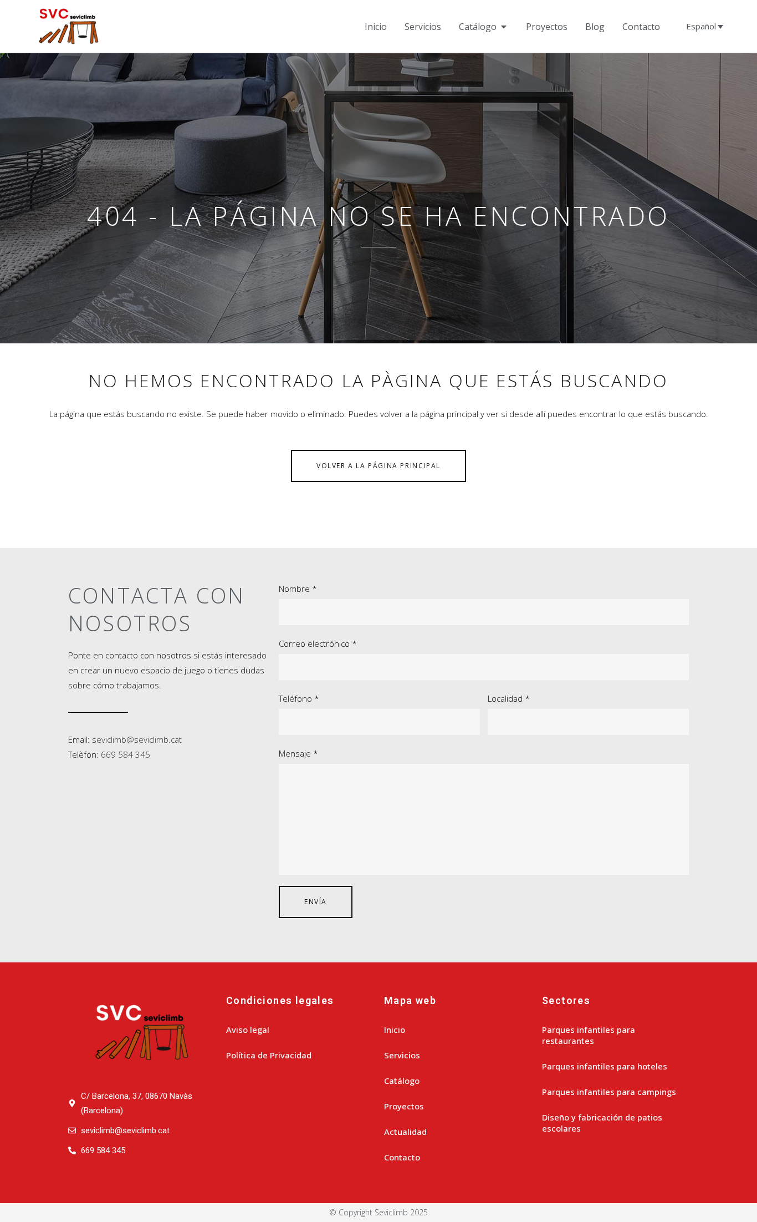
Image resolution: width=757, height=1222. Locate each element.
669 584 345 (125, 754)
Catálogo (402, 1080)
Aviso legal (247, 1029)
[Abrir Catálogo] (503, 26)
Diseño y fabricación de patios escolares (602, 1123)
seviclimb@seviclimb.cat (137, 739)
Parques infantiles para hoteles (604, 1066)
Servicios (402, 1055)
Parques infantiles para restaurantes (588, 1035)
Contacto (402, 1157)
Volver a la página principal (378, 465)
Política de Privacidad (268, 1055)
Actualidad (405, 1131)
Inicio (394, 1029)
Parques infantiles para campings (609, 1091)
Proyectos (404, 1106)
